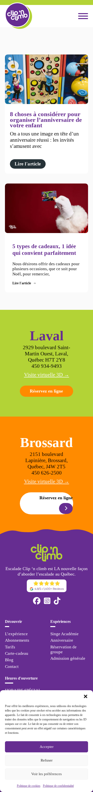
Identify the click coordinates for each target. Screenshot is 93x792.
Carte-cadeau (16, 653)
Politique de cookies (28, 786)
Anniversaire (61, 640)
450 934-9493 (46, 366)
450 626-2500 (46, 473)
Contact (12, 666)
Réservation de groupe (63, 649)
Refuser (47, 760)
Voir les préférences (46, 774)
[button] (85, 696)
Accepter (47, 747)
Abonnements (17, 640)
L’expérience (16, 634)
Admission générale (67, 658)
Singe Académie (64, 634)
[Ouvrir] (83, 16)
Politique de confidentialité (58, 786)
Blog (9, 660)
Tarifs (10, 647)
